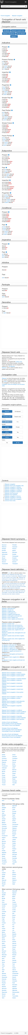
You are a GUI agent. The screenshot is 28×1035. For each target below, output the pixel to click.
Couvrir (14, 908)
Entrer (13, 764)
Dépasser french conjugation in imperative (12, 716)
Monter (3, 771)
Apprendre (14, 971)
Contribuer (14, 758)
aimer (5, 381)
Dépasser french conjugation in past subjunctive (13, 701)
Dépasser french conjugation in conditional (12, 710)
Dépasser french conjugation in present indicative (13, 674)
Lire (13, 930)
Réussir (4, 884)
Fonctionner (5, 766)
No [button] (8, 432)
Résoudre (4, 954)
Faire (13, 919)
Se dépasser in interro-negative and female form (13, 660)
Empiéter (14, 558)
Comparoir (4, 904)
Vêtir (3, 971)
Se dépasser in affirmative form (9, 645)
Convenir (4, 975)
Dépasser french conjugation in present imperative (14, 717)
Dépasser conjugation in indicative (13, 487)
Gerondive (6, 302)
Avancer (4, 561)
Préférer (14, 849)
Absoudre (14, 891)
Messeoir (4, 936)
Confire (3, 906)
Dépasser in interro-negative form (10, 617)
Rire (3, 949)
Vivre (13, 966)
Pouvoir (4, 941)
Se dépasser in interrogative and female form (12, 654)
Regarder (14, 777)
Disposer (4, 762)
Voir (3, 968)
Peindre (14, 941)
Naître (3, 938)
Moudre (14, 936)
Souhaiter (14, 781)
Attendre (4, 973)
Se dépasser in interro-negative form (10, 657)
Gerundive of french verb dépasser (10, 734)
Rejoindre (14, 988)
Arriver (14, 754)
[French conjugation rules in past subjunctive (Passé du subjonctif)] (6, 167)
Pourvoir (14, 945)
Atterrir (14, 872)
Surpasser (14, 546)
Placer (13, 817)
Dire (13, 913)
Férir (13, 921)
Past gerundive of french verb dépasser (11, 737)
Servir (3, 960)
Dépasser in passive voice (8, 623)
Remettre (4, 990)
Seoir (3, 958)
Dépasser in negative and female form (11, 614)
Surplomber (15, 560)
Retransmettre (15, 992)
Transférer (4, 862)
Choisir (3, 874)
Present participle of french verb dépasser (12, 729)
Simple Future (7, 123)
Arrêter (3, 754)
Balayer (4, 822)
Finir (3, 870)
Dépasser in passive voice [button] (18, 30)
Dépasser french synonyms (11, 493)
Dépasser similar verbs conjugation (13, 499)
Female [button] (17, 427)
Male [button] (7, 427)
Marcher (14, 769)
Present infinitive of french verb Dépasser (11, 723)
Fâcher (3, 556)
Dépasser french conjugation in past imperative (13, 719)
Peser (3, 817)
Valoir (3, 969)
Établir (3, 876)
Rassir (13, 949)
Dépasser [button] (7, 411)
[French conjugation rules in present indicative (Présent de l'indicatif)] (8, 47)
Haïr (13, 870)
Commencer (15, 824)
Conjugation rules (9, 374)
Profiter (3, 777)
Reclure (14, 951)
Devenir (14, 977)
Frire (3, 924)
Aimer (3, 805)
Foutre (14, 923)
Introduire (14, 981)
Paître (13, 939)
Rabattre (14, 986)
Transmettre (15, 996)
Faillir (3, 919)
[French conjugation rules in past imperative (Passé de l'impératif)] (6, 252)
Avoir (3, 800)
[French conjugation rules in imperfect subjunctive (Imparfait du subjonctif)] (10, 180)
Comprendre (15, 973)
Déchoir (4, 915)
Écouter (4, 764)
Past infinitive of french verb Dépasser (11, 725)
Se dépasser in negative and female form (11, 651)
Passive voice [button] (17, 416)
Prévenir (14, 548)
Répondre (14, 990)
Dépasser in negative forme (8, 611)
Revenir (4, 994)
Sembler (4, 781)
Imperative (6, 239)
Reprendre (4, 992)
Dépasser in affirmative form (8, 608)
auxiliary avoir (19, 361)
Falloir (3, 921)
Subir (3, 885)
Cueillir (14, 911)
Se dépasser (12, 366)
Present (5, 47)
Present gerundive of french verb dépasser (12, 735)
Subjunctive (7, 150)
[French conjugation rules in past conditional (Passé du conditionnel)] (6, 225)
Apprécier (14, 805)
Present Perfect (7, 59)
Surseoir (14, 962)
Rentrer (4, 779)
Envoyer (14, 811)
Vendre (14, 998)
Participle (6, 284)
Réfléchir (14, 880)
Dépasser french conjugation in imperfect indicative (14, 678)
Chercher (14, 756)
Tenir (13, 964)
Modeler (4, 815)
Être (13, 800)
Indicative (6, 42)
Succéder (4, 860)
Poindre (4, 945)
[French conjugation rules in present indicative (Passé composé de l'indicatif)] (14, 59)
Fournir (14, 876)
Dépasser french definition (11, 494)
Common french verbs (10, 500)
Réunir (14, 882)
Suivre (3, 962)
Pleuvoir (14, 943)
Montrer (14, 771)
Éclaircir (14, 874)
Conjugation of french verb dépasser (14, 20)
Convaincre (15, 975)
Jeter (3, 813)
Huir (13, 926)
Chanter (4, 756)
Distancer (4, 546)
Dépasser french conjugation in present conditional (14, 711)
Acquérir (4, 893)
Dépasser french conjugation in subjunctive (12, 696)
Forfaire (4, 923)
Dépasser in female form (8, 610)
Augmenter (4, 552)
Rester (14, 779)
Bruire (13, 898)
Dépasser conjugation (10, 484)
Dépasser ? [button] (14, 36)
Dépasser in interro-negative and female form (12, 619)
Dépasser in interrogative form (9, 613)
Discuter (14, 760)
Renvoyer (14, 854)
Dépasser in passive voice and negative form (12, 626)
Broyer (14, 807)
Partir (13, 983)
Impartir (4, 872)
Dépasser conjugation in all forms (13, 496)
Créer (13, 809)
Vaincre (14, 969)
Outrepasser (15, 556)
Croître (14, 909)
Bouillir (3, 898)
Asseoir (14, 894)
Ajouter (14, 550)
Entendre (4, 979)
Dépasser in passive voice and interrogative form (13, 628)
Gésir (3, 926)
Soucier (4, 858)
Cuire (3, 900)
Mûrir (3, 878)
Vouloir (14, 968)
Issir (13, 928)
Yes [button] (18, 432)
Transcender (5, 563)
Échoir (3, 917)
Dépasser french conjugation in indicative (11, 672)
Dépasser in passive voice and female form (12, 625)
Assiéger (4, 807)
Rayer (13, 850)
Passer (14, 773)
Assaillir (4, 894)
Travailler (14, 783)
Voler (13, 784)
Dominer (14, 561)
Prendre (4, 947)
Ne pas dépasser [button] (21, 33)
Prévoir (14, 947)
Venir (3, 998)
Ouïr (13, 938)
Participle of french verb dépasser (10, 728)
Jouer (13, 768)
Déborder (4, 560)
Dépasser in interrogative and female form (12, 616)
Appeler (14, 819)
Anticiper (4, 548)
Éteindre (14, 979)
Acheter (4, 819)
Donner (14, 762)
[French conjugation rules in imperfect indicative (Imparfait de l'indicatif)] (10, 72)
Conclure (14, 904)
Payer (13, 815)
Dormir (14, 915)
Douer (3, 811)
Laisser (3, 769)
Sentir (13, 958)
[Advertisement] (14, 12)
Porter (13, 775)
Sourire (3, 996)
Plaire (3, 943)
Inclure (3, 928)
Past (3, 167)
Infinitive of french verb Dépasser (10, 722)
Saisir (13, 884)
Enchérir (4, 550)
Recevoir (4, 951)
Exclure (3, 981)
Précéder (14, 545)
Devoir (3, 913)
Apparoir (14, 893)
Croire (3, 909)
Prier (3, 849)
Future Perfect (7, 135)
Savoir (13, 956)
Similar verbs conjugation (12, 744)
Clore (3, 902)
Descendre (4, 977)
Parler (3, 773)
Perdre (3, 984)
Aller (3, 891)
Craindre (4, 911)
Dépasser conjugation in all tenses (13, 497)
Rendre (3, 953)
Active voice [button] (8, 416)
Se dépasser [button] (7, 30)
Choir (13, 900)
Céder (3, 809)
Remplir (4, 882)
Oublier (14, 843)
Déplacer (14, 828)
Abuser (3, 558)
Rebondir (4, 880)
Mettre (3, 932)
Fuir (13, 924)
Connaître (14, 906)
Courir (3, 908)
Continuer (4, 758)
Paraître (4, 983)
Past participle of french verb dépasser (11, 731)
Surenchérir (4, 554)
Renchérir (14, 552)
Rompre (4, 956)
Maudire (14, 934)
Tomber (4, 783)
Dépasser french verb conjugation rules (14, 485)
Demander (4, 760)
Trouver (4, 784)
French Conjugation (11, 2)
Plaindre (4, 986)
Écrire (13, 917)
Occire (3, 939)
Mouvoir (4, 934)
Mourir (13, 932)
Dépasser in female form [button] (9, 33)
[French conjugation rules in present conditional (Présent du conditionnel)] (8, 212)
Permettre (14, 984)
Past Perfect (6, 110)
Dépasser (4, 367)
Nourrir (14, 878)
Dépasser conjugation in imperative (13, 491)
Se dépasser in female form (8, 646)
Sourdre (14, 960)
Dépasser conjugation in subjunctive (13, 488)
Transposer (15, 563)
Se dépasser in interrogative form (10, 649)
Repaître (14, 953)
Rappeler (4, 852)
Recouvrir (4, 988)
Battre (13, 896)
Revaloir (14, 954)
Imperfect (5, 72)
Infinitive (5, 262)
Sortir (13, 994)
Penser (3, 775)
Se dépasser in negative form (9, 648)
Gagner (14, 766)
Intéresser (4, 768)
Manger (14, 813)
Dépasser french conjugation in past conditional (13, 713)
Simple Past (6, 97)
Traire (3, 966)
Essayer (14, 834)
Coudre (14, 902)
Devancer (4, 545)
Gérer (13, 835)
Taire (3, 964)
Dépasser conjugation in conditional (13, 490)
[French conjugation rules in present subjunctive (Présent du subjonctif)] (8, 155)
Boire (3, 896)
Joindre (3, 930)
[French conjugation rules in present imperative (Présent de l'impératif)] (8, 244)
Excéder (14, 554)
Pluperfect (5, 85)
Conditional (6, 207)
